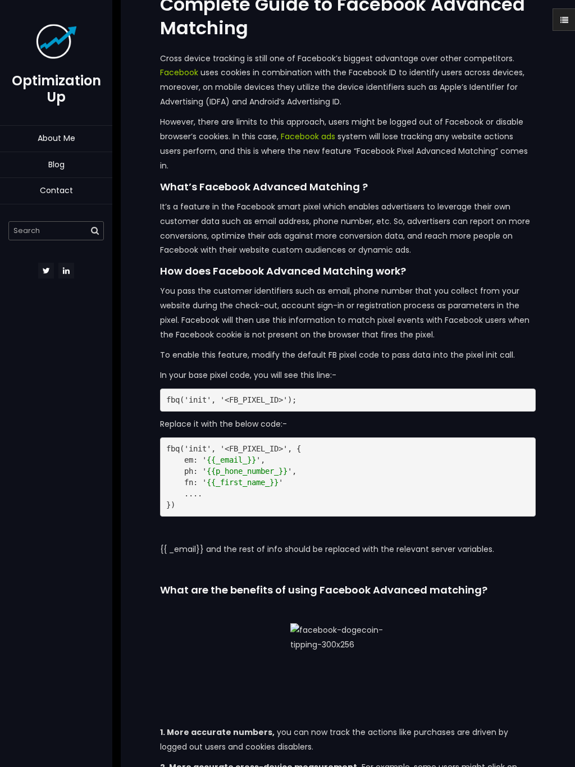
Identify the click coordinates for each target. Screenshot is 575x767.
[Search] (95, 230)
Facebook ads (308, 136)
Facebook (179, 72)
